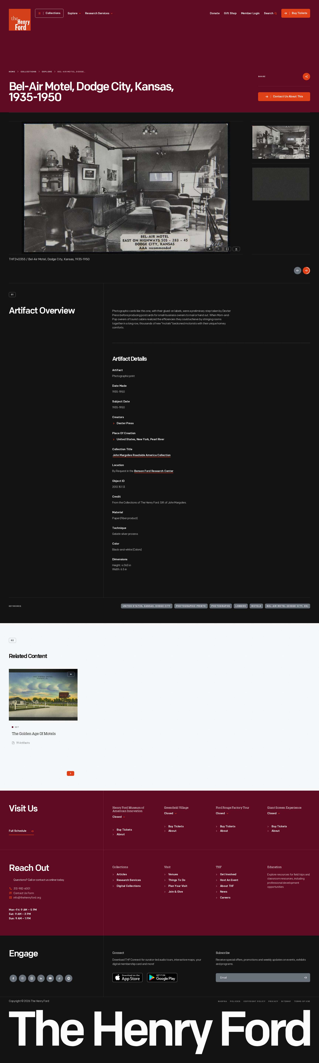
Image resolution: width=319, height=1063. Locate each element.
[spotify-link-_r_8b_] (68, 978)
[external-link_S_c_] (52, 897)
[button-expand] (71, 674)
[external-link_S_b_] (52, 893)
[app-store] (127, 977)
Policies (235, 1001)
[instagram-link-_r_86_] (22, 978)
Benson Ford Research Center (153, 471)
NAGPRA (222, 1001)
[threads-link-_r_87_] (31, 978)
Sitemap (286, 1001)
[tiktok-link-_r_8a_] (59, 978)
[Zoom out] (218, 249)
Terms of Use (302, 1001)
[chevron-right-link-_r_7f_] (70, 773)
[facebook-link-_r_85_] (13, 978)
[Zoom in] (209, 249)
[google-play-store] (162, 977)
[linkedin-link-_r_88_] (41, 978)
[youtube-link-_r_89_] (50, 978)
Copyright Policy (254, 1001)
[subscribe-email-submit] (305, 977)
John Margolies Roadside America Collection (142, 455)
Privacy (273, 1001)
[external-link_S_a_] (52, 889)
